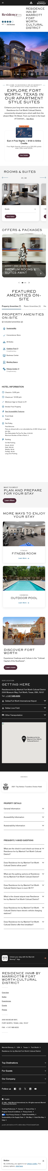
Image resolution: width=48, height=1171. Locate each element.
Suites (4, 997)
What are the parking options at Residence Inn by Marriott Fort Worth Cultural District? (21, 875)
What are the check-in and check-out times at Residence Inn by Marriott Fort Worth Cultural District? (22, 851)
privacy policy (32, 1164)
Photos (4, 1010)
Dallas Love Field (12, 708)
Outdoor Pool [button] (12, 349)
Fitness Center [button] (12, 369)
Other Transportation (13, 715)
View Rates (10, 216)
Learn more (10, 667)
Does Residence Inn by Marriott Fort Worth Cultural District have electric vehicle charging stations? (23, 910)
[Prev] (5, 177)
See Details (25, 155)
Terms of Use (30, 1109)
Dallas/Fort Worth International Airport (21, 701)
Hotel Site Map (39, 1117)
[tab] (11, 306)
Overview (5, 992)
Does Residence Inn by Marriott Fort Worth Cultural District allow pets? (21, 864)
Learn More (9, 500)
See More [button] (30, 119)
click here (19, 1166)
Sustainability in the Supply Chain (13, 1117)
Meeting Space (12, 362)
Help (3, 1120)
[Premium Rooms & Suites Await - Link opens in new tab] (24, 255)
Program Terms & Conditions (11, 1112)
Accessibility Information (14, 817)
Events (4, 1005)
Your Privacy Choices (12, 1114)
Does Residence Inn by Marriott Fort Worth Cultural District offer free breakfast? (21, 923)
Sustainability (11, 328)
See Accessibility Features (14, 411)
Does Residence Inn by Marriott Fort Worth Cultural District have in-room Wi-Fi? (21, 886)
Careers (20, 1109)
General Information (12, 809)
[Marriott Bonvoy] (40, 2)
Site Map (29, 1117)
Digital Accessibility (28, 1114)
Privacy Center (27, 1112)
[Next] (43, 177)
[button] (31, 3)
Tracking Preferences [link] (8, 1109)
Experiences (6, 1001)
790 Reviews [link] (11, 24)
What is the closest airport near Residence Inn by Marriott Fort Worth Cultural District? (21, 897)
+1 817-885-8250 (12, 696)
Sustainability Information (14, 826)
